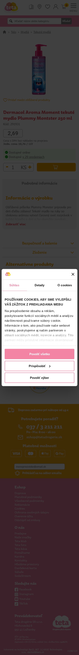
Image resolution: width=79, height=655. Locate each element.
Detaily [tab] (40, 285)
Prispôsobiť (37, 366)
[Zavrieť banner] (73, 274)
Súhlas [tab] (14, 285)
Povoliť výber (39, 377)
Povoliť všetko (39, 354)
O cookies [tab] (65, 285)
